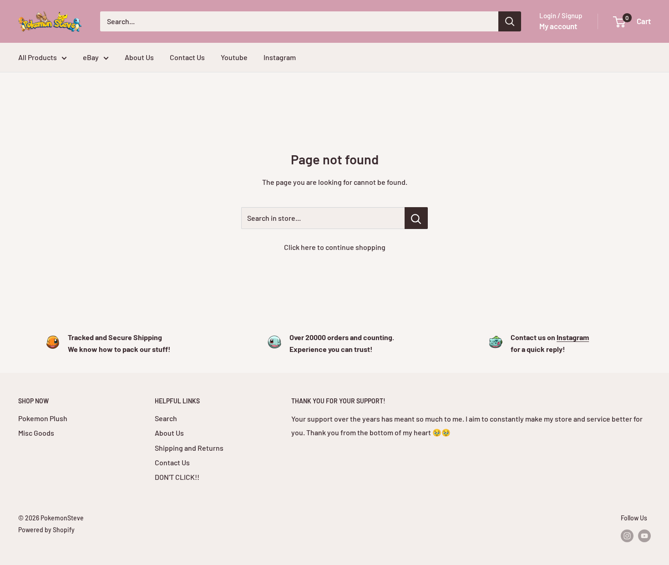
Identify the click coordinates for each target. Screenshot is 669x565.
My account (558, 26)
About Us (139, 57)
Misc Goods (36, 432)
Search (166, 418)
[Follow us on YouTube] (644, 535)
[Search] (509, 21)
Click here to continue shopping (334, 247)
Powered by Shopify (46, 530)
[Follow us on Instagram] (627, 535)
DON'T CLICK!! (177, 477)
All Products (37, 57)
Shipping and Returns (189, 447)
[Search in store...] (416, 218)
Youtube (234, 57)
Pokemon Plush (42, 418)
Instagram (280, 57)
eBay (91, 57)
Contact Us (187, 57)
